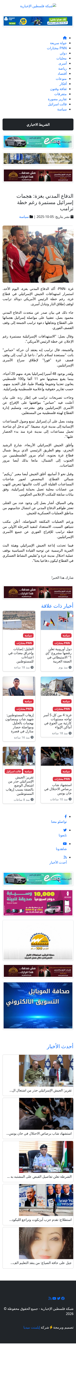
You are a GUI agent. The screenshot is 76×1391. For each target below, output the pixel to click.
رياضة (62, 68)
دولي (63, 53)
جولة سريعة (58, 43)
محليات (61, 58)
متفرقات (60, 94)
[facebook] (62, 1298)
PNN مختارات (57, 48)
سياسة (62, 109)
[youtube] (54, 1298)
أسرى (62, 63)
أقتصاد (62, 73)
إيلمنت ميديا (31, 1327)
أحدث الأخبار (60, 1046)
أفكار (63, 83)
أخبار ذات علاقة (57, 605)
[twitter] (58, 1298)
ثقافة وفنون (58, 88)
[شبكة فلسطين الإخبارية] (38, 4)
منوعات (61, 78)
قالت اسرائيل (57, 104)
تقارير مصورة (57, 99)
